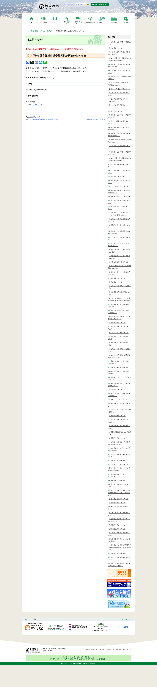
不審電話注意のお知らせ (117, 525)
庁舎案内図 (89, 649)
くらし (55, 22)
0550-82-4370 (36, 105)
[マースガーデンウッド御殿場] (100, 627)
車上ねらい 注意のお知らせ (118, 399)
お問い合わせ (127, 649)
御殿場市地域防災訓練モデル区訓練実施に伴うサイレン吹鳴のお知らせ (119, 493)
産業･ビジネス (102, 22)
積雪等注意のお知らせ (116, 176)
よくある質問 (125, 22)
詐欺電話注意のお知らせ (117, 323)
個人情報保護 (117, 649)
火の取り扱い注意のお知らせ (118, 464)
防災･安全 (43, 22)
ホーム (31, 22)
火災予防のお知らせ (116, 111)
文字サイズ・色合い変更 (101, 4)
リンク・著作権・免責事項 (102, 649)
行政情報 (114, 22)
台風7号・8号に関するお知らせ (119, 89)
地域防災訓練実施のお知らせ (118, 367)
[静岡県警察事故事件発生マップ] (119, 587)
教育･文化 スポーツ (78, 22)
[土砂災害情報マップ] (119, 608)
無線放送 (36, 117)
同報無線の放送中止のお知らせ (119, 196)
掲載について (128, 619)
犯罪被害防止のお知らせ (117, 480)
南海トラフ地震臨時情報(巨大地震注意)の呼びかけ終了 (43, 120)
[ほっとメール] (119, 577)
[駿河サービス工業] (56, 627)
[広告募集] (123, 627)
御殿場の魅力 (90, 22)
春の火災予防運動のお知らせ (118, 186)
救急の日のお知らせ (116, 48)
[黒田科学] (78, 627)
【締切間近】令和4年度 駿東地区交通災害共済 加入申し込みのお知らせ (119, 547)
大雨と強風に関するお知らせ (96, 120)
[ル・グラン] (33, 627)
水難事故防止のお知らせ (117, 278)
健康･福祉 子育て (66, 22)
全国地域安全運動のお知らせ (118, 499)
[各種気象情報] (119, 597)
